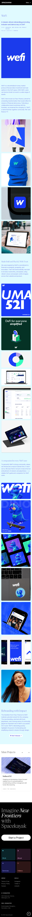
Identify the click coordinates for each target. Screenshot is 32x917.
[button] (27, 2)
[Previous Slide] (22, 752)
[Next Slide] (29, 752)
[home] (6, 2)
